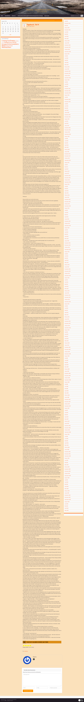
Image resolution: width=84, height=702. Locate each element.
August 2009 (67, 355)
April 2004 (66, 486)
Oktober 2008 (67, 377)
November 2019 (67, 116)
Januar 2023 (67, 68)
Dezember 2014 (67, 221)
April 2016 (66, 190)
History (11, 42)
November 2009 (67, 349)
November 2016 (67, 177)
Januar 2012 (67, 292)
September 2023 (68, 51)
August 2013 (67, 251)
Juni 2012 (66, 282)
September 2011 (68, 301)
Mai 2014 (66, 234)
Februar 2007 (67, 421)
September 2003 (68, 499)
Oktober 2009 (67, 351)
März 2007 (66, 419)
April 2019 (66, 123)
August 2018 (67, 136)
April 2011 (66, 312)
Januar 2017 (67, 173)
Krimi (14, 42)
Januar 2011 (67, 319)
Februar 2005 (67, 466)
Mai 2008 (66, 388)
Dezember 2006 (67, 425)
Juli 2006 (66, 436)
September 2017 (68, 160)
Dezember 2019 (67, 114)
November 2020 (67, 101)
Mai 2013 (66, 258)
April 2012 (66, 286)
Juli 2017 (66, 164)
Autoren (14, 15)
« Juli (10, 34)
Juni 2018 (66, 140)
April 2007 (66, 416)
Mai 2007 (66, 414)
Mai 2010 (66, 336)
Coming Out (6, 41)
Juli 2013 (66, 253)
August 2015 (67, 208)
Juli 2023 (66, 55)
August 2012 (67, 277)
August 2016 (67, 184)
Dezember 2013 (67, 242)
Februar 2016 (67, 195)
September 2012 (68, 275)
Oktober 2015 (67, 203)
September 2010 (68, 327)
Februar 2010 (67, 342)
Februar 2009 (67, 369)
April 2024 (66, 36)
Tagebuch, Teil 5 (57, 20)
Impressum (46, 15)
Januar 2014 (67, 240)
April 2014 (66, 236)
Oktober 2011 (67, 299)
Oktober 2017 (67, 158)
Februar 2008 (67, 395)
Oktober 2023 (67, 49)
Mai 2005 (66, 462)
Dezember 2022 (67, 71)
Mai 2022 (66, 86)
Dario (29, 26)
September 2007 (68, 405)
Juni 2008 (66, 386)
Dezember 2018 (67, 127)
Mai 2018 (66, 142)
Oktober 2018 (67, 132)
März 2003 (66, 510)
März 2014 (66, 238)
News (3, 45)
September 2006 (68, 432)
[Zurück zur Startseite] (42, 7)
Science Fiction (9, 45)
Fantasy (6, 42)
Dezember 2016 (67, 175)
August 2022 (67, 79)
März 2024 (66, 38)
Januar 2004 (67, 492)
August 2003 (67, 501)
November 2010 (67, 323)
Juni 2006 (66, 438)
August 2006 (67, 434)
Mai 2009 (66, 362)
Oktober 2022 (67, 75)
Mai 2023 (66, 60)
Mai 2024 (66, 34)
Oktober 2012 (67, 273)
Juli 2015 (66, 210)
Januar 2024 (67, 42)
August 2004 (67, 477)
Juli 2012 (66, 279)
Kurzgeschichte (6, 44)
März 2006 (66, 445)
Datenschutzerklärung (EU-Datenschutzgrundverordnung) (30, 15)
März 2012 (66, 288)
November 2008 (67, 375)
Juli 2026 (66, 21)
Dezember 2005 (67, 451)
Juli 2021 (66, 97)
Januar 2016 (67, 197)
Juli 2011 (66, 305)
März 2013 (66, 262)
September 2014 (68, 225)
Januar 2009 (67, 371)
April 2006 (66, 442)
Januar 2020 (67, 112)
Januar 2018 (67, 151)
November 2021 (67, 90)
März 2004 (66, 488)
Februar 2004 (67, 490)
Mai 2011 (66, 310)
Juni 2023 (66, 58)
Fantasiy (3, 42)
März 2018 (66, 147)
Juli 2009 (66, 358)
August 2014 (67, 227)
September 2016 (68, 182)
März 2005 (66, 464)
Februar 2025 (67, 27)
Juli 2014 (66, 229)
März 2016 (66, 192)
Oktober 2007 (67, 403)
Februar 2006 (67, 447)
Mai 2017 (66, 166)
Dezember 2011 (67, 295)
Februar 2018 (67, 149)
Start (2, 15)
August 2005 (67, 458)
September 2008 (68, 379)
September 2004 (68, 475)
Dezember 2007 (67, 399)
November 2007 (67, 401)
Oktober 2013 (67, 247)
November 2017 (67, 155)
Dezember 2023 (67, 45)
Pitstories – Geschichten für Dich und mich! (42, 10)
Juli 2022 (66, 82)
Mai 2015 (66, 214)
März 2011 (66, 314)
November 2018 (67, 129)
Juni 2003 (66, 503)
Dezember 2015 (67, 199)
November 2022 (67, 73)
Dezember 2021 (67, 88)
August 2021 (67, 95)
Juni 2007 (66, 412)
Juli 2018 (66, 138)
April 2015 (66, 216)
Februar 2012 (67, 290)
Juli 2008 (66, 384)
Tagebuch (33, 26)
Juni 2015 (66, 212)
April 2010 (66, 338)
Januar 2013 (67, 266)
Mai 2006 (66, 440)
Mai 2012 (66, 284)
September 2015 (68, 205)
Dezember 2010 (67, 321)
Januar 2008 (67, 397)
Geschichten (7, 15)
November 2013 (67, 245)
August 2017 (67, 162)
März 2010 (66, 340)
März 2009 (66, 366)
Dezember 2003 (67, 495)
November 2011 (67, 297)
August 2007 (67, 408)
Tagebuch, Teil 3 (27, 20)
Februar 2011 (67, 316)
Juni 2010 (66, 334)
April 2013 (66, 260)
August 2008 (67, 382)
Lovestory (26, 651)
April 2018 (66, 145)
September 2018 (68, 134)
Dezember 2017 (67, 153)
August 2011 (67, 303)
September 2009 (68, 353)
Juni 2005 (66, 460)
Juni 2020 (66, 105)
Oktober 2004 (67, 473)
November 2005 (67, 453)
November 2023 (67, 47)
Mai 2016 (66, 188)
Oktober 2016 (67, 179)
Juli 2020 (66, 103)
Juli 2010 (66, 332)
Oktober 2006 (67, 429)
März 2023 (66, 64)
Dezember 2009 (67, 347)
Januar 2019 (67, 125)
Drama (12, 41)
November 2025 (67, 23)
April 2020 (66, 110)
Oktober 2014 (67, 223)
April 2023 (66, 62)
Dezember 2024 (67, 29)
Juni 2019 (66, 121)
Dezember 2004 (67, 469)
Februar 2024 (67, 40)
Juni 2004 (66, 482)
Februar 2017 (67, 171)
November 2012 (67, 271)
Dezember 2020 (67, 99)
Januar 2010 (67, 345)
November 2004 (67, 471)
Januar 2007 (67, 423)
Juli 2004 (66, 479)
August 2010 (67, 329)
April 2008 (66, 390)
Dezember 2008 (67, 373)
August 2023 (67, 53)
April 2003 (66, 508)
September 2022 (68, 77)
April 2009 (66, 364)
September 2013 (68, 249)
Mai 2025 (66, 25)
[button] (80, 700)
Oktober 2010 (67, 325)
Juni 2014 (66, 232)
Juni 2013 (66, 255)
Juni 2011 (66, 308)
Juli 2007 (66, 410)
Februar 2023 (67, 66)
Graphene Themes (10, 700)
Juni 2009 (66, 360)
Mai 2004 (66, 484)
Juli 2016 (66, 186)
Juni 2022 (66, 84)
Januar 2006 (67, 449)
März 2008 (66, 392)
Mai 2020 (66, 108)
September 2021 (68, 92)
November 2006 (67, 427)
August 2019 (67, 118)
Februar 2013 (67, 264)
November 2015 (67, 201)
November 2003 (67, 497)
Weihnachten (6, 47)
